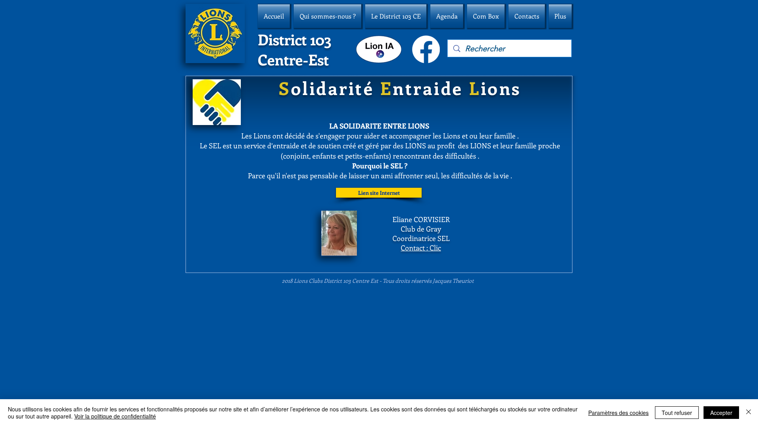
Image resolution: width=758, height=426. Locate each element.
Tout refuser (677, 413)
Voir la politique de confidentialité (115, 416)
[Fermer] (748, 412)
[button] (327, 16)
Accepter (721, 413)
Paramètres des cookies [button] (618, 413)
